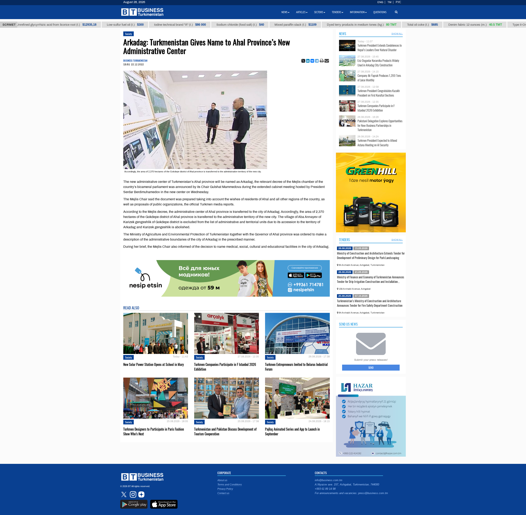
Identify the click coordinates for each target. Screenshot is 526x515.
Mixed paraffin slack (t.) (279, 24)
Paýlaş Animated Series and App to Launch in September (292, 431)
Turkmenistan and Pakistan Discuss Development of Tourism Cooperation (225, 431)
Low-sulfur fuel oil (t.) (108, 24)
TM (389, 2)
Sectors (318, 12)
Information (357, 12)
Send (371, 367)
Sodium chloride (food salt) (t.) (224, 24)
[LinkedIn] (308, 61)
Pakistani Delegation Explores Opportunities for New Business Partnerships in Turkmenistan (380, 125)
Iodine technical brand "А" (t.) (163, 24)
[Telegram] (317, 61)
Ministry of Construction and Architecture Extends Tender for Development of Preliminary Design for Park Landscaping (371, 255)
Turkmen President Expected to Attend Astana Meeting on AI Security (377, 142)
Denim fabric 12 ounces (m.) (459, 24)
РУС (398, 2)
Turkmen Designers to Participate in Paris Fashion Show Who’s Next (153, 431)
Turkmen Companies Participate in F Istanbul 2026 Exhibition (225, 367)
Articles (301, 12)
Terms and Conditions (229, 484)
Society (128, 34)
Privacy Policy (225, 488)
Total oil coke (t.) (406, 24)
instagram (132, 494)
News (342, 33)
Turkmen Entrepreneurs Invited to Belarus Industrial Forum (296, 367)
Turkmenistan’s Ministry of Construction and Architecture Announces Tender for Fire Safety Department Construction (370, 303)
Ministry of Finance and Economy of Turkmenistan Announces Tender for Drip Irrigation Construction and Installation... (370, 279)
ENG (380, 2)
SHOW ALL (397, 33)
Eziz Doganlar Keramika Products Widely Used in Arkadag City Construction (378, 62)
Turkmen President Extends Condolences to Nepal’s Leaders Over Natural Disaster (380, 47)
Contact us (223, 493)
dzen (141, 494)
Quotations (379, 12)
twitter (124, 494)
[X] (303, 61)
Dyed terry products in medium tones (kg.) (345, 24)
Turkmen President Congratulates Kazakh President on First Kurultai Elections (379, 93)
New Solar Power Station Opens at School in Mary (153, 364)
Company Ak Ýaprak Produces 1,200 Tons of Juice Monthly (379, 77)
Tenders (344, 239)
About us (222, 480)
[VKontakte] (312, 61)
